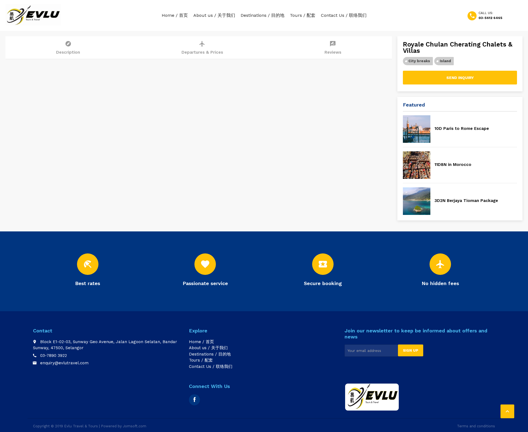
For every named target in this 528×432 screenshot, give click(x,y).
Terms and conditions (476, 426)
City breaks (419, 61)
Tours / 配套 (302, 15)
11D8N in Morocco (453, 164)
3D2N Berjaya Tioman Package (466, 200)
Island (445, 61)
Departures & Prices (202, 47)
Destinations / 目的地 (262, 15)
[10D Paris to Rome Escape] (416, 129)
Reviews (332, 47)
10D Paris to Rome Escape (462, 128)
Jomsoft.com (134, 426)
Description (68, 47)
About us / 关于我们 (214, 15)
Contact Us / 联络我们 (344, 15)
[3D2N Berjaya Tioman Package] (416, 201)
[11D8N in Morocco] (416, 165)
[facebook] (194, 399)
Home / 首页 (175, 15)
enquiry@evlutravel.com (64, 362)
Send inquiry (460, 77)
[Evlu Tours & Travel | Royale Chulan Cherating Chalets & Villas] (33, 15)
